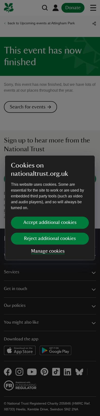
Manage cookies (48, 251)
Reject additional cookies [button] (50, 238)
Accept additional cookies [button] (49, 222)
